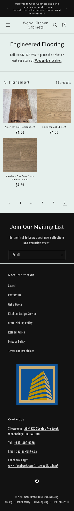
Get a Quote (15, 304)
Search (12, 285)
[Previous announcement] (7, 8)
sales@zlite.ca (27, 451)
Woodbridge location (48, 61)
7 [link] (65, 203)
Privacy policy (41, 502)
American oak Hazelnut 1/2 (20, 126)
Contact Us (14, 295)
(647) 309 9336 (24, 443)
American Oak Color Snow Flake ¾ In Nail (20, 178)
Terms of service (61, 502)
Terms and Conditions (21, 351)
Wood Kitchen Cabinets (35, 497)
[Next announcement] (66, 8)
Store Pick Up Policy (20, 323)
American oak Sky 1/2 (54, 126)
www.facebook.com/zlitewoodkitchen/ (33, 466)
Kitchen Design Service (22, 314)
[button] (8, 25)
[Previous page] (9, 202)
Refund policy (23, 502)
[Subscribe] (61, 255)
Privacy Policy (16, 341)
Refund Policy (16, 332)
